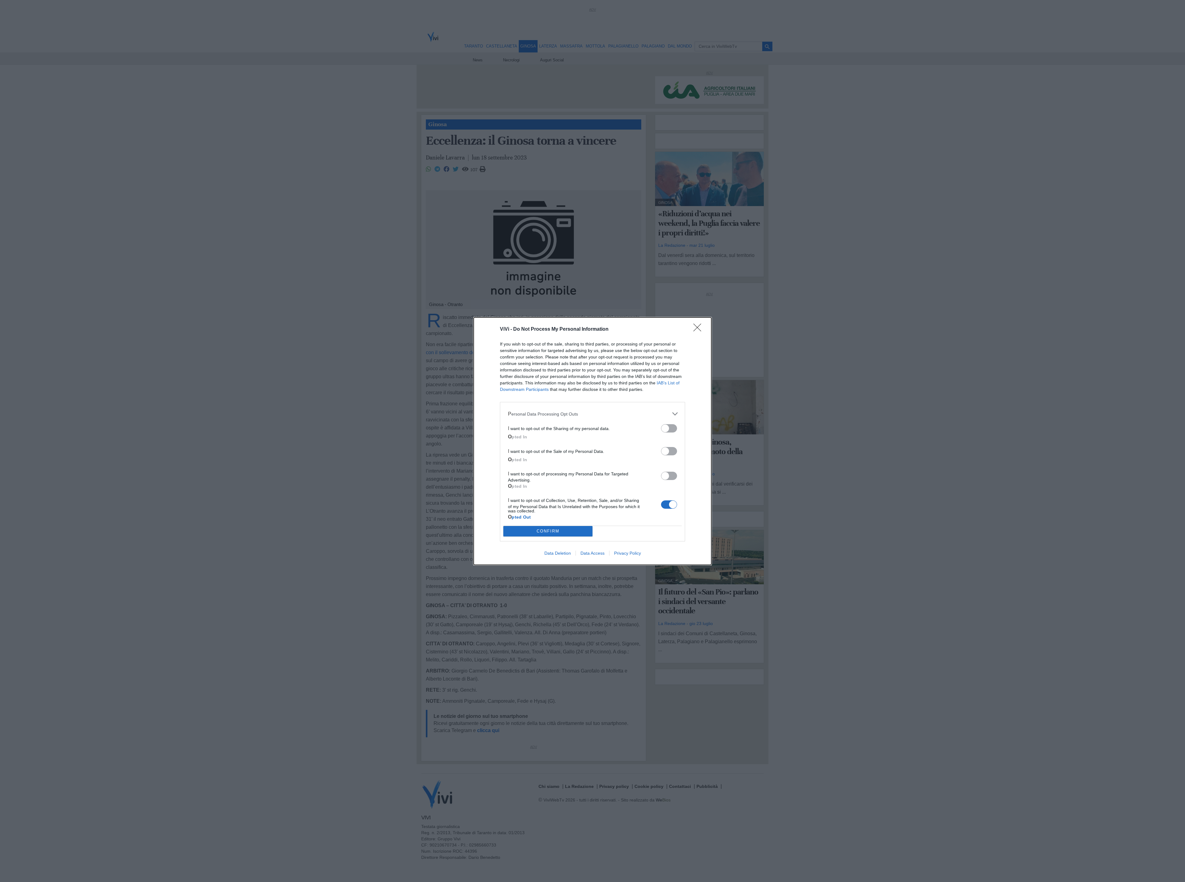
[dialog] (592, 441)
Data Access (592, 553)
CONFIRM (548, 531)
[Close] (699, 329)
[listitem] (592, 414)
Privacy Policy (627, 553)
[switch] (669, 428)
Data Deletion (557, 553)
